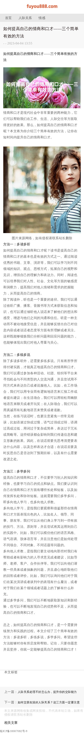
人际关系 (25, 18)
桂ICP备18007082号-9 (13, 731)
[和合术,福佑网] (42, 10)
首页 (8, 18)
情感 (42, 18)
